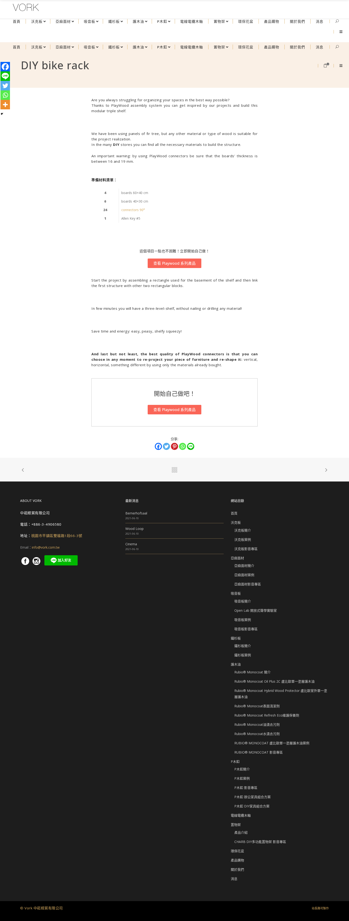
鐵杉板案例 (242, 655)
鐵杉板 (236, 638)
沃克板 (236, 522)
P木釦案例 (242, 778)
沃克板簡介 (242, 530)
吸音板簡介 (242, 601)
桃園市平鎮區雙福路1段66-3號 (56, 535)
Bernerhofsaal (136, 513)
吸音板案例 (242, 619)
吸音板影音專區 (246, 629)
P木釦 (235, 761)
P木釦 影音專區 (245, 787)
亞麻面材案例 (244, 575)
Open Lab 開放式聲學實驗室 (255, 610)
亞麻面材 (237, 558)
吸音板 (236, 593)
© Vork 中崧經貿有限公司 (41, 908)
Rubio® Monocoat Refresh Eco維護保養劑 (266, 715)
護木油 (236, 664)
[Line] (190, 446)
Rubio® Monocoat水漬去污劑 (257, 733)
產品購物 (237, 860)
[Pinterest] (174, 446)
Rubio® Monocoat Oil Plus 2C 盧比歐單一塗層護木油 (274, 681)
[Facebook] (158, 446)
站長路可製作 (320, 908)
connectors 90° (133, 210)
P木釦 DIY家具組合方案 (251, 806)
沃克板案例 (242, 539)
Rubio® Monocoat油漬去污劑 (257, 724)
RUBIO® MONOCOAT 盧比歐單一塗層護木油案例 (271, 743)
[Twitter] (166, 446)
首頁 (234, 513)
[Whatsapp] (182, 446)
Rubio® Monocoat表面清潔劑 (257, 706)
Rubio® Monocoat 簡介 (252, 672)
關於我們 (237, 869)
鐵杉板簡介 (242, 645)
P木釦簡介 (242, 769)
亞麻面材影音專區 (247, 584)
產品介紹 (241, 832)
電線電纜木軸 (241, 815)
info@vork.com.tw (46, 547)
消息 (234, 878)
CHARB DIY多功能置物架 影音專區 (260, 841)
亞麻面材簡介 (244, 565)
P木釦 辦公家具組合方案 (252, 797)
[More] (5, 104)
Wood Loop (134, 528)
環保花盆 (237, 851)
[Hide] (2, 114)
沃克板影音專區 (246, 548)
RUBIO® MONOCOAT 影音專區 (258, 752)
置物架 (236, 824)
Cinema (131, 544)
